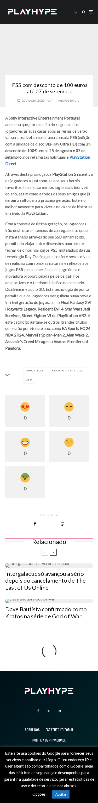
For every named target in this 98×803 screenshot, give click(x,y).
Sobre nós (32, 729)
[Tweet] (48, 524)
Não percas (35, 370)
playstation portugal (68, 370)
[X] (48, 711)
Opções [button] (39, 794)
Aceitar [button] (60, 794)
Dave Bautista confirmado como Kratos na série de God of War (46, 612)
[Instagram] (59, 711)
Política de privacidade (49, 740)
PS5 (30, 380)
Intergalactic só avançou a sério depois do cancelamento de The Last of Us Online (45, 580)
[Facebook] (38, 711)
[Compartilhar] (35, 524)
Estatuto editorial (59, 729)
